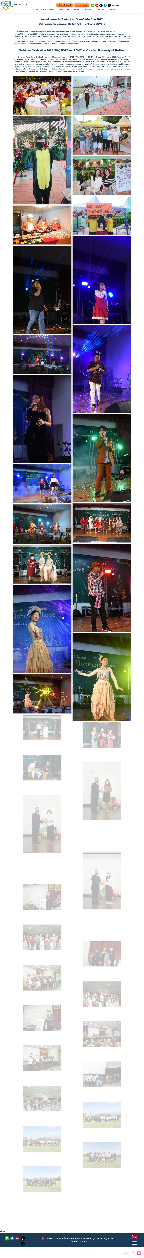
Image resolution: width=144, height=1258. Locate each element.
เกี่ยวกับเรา (88, 10)
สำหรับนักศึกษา (64, 10)
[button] (49, 10)
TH (113, 5)
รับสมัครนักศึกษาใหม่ (47, 10)
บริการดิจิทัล (100, 10)
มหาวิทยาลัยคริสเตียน (21, 4)
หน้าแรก (35, 10)
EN (117, 5)
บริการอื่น (112, 10)
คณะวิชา (76, 10)
